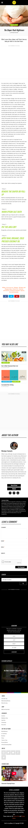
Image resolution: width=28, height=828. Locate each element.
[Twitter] (8, 752)
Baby (4, 288)
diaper (16, 288)
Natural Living (14, 25)
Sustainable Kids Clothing (7, 385)
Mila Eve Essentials (5, 709)
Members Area (4, 718)
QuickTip (3, 720)
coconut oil (10, 288)
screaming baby (14, 292)
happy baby (9, 289)
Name (2, 541)
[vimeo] (3, 757)
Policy (2, 738)
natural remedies (15, 291)
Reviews (3, 736)
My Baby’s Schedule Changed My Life (14, 670)
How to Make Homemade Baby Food (9, 366)
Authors (3, 716)
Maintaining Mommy (7, 381)
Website (3, 553)
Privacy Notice (4, 742)
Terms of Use (4, 740)
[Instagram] (3, 752)
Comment (3, 527)
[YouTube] (13, 752)
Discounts (3, 724)
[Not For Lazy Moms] (14, 2)
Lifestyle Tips (4, 698)
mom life (15, 289)
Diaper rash (23, 288)
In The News (4, 733)
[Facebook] (18, 752)
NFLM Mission (4, 731)
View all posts (14, 485)
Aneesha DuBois (6, 386)
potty (22, 291)
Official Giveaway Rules (6, 744)
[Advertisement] (14, 62)
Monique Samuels (14, 32)
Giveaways (3, 722)
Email (2, 547)
